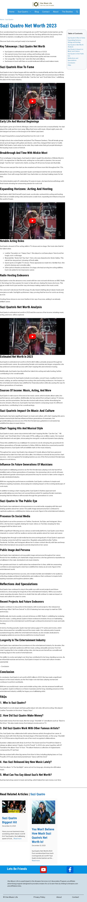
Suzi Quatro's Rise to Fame (76, 38)
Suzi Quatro (23, 12)
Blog (37, 12)
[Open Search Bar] (77, 12)
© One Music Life (10, 897)
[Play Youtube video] (32, 101)
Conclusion (71, 63)
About (55, 12)
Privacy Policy (39, 897)
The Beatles (67, 12)
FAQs (69, 65)
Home (11, 12)
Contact (46, 12)
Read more (18, 839)
